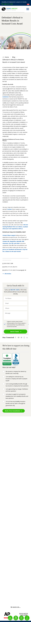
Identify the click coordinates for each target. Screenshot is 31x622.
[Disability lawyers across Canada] (28, 4)
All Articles (8, 273)
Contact (9, 209)
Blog (13, 57)
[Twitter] (21, 337)
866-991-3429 (14, 290)
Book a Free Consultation (12, 411)
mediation (5, 97)
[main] (15, 309)
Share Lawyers (6, 11)
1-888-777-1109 (8, 4)
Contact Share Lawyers (9, 235)
